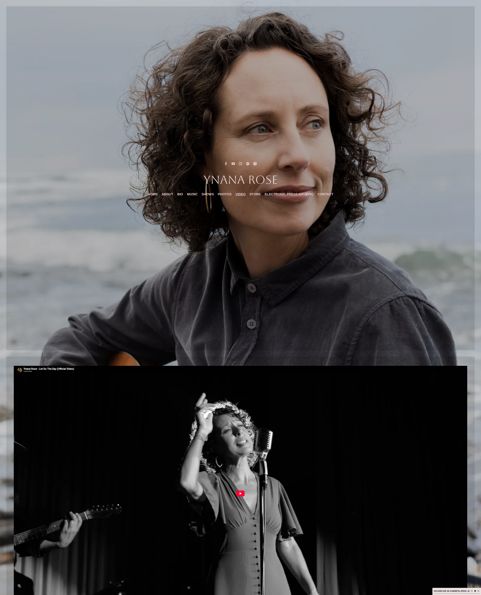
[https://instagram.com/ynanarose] (240, 163)
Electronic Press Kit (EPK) (289, 194)
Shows (208, 194)
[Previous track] (472, 591)
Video (240, 194)
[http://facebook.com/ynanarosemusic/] (226, 163)
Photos (224, 194)
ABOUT (167, 194)
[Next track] (478, 591)
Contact (325, 194)
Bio (180, 194)
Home (153, 194)
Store (255, 194)
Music (192, 194)
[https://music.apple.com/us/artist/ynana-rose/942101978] (255, 163)
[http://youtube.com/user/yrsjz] (233, 163)
